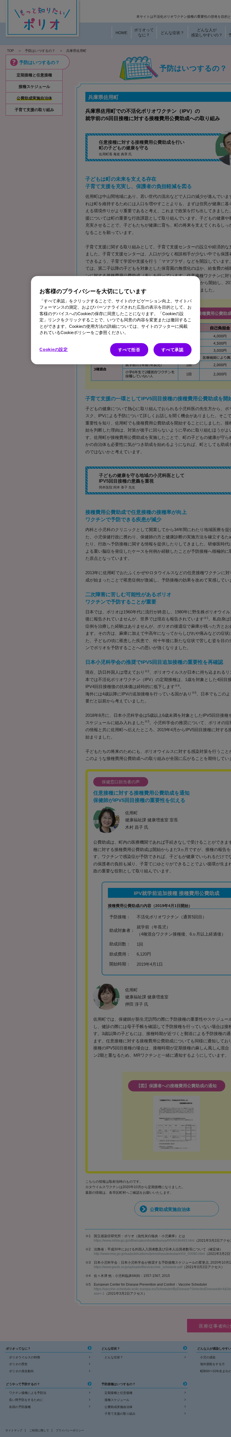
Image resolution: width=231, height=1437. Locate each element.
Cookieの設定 (53, 349)
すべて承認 (172, 349)
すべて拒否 (129, 349)
